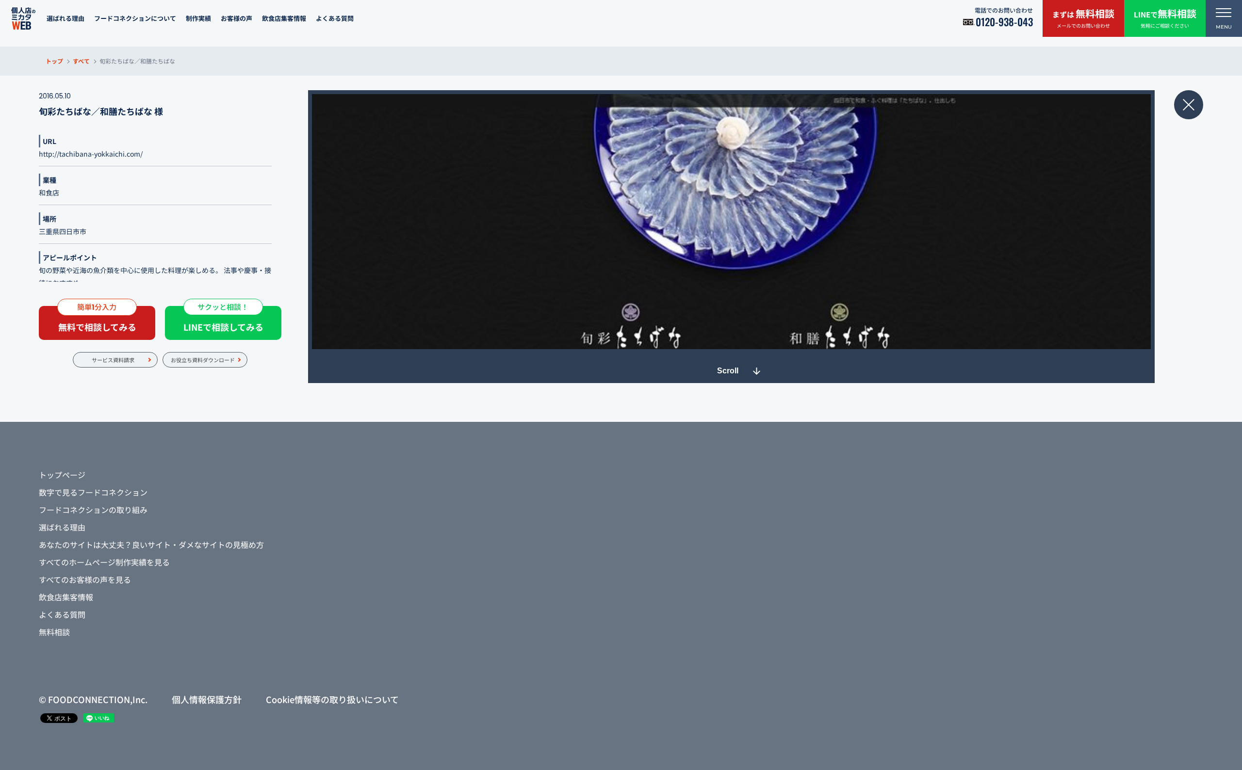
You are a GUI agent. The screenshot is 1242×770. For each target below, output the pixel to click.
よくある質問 (335, 18)
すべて (81, 61)
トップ (54, 61)
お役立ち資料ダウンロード (203, 360)
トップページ (62, 475)
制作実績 (198, 18)
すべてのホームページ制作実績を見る (104, 562)
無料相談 (54, 632)
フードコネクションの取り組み (93, 509)
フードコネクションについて (135, 18)
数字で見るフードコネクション (93, 492)
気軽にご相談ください (1165, 17)
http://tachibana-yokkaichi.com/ (91, 154)
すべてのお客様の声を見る (85, 579)
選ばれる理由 (65, 18)
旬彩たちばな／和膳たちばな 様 (101, 111)
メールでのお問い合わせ (1083, 17)
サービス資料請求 (113, 360)
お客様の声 (236, 18)
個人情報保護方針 (207, 699)
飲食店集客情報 (284, 18)
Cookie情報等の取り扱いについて (332, 699)
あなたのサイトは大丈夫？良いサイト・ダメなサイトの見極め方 (151, 544)
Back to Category (1188, 104)
